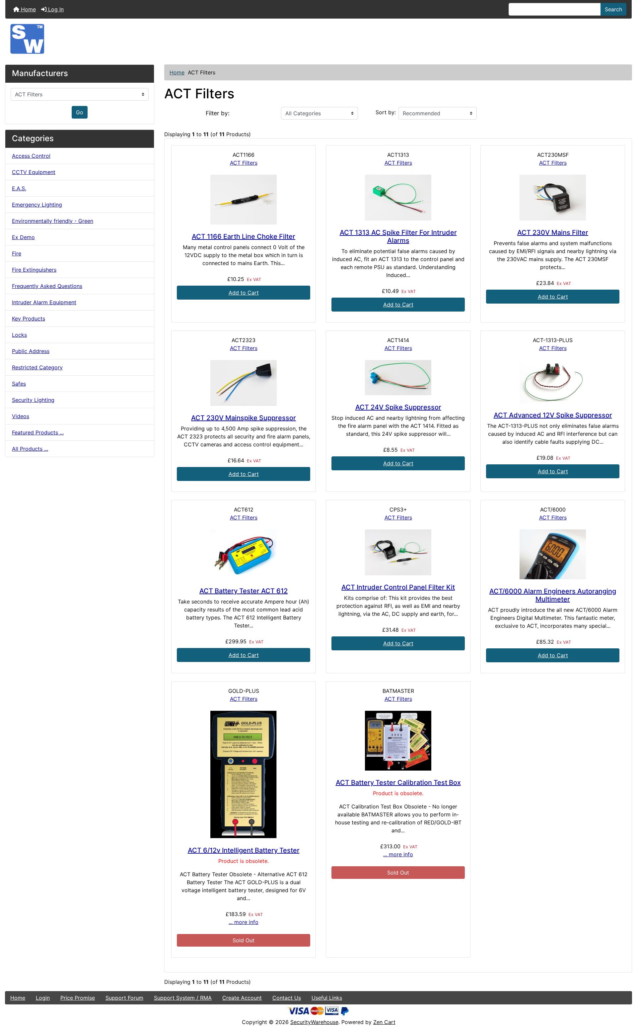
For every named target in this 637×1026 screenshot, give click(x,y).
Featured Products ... (38, 432)
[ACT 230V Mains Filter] (552, 198)
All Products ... (30, 448)
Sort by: (386, 112)
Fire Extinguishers (34, 269)
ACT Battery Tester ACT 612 (243, 591)
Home (27, 9)
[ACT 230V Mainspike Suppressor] (243, 383)
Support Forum (124, 997)
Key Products (28, 318)
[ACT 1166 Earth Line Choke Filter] (243, 200)
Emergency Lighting (37, 204)
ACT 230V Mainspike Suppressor (243, 418)
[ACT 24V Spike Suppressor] (398, 377)
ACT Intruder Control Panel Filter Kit (398, 587)
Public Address (30, 351)
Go (79, 112)
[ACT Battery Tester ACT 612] (243, 554)
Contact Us (286, 997)
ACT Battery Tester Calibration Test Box (398, 783)
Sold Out (243, 940)
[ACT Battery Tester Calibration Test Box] (398, 741)
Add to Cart (244, 292)
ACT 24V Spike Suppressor (398, 407)
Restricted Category (37, 367)
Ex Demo (23, 237)
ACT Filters (243, 162)
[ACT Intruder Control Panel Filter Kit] (398, 552)
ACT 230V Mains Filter (552, 232)
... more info (243, 922)
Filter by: (218, 113)
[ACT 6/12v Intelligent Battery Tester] (243, 774)
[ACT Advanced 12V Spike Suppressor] (552, 381)
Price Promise (77, 997)
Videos (20, 416)
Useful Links (327, 997)
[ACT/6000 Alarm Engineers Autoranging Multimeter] (552, 554)
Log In (55, 9)
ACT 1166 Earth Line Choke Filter (243, 236)
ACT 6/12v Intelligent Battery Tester (244, 850)
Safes (19, 383)
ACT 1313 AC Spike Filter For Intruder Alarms (398, 236)
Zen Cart (384, 1022)
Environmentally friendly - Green (52, 221)
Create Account (242, 997)
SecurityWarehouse (314, 1022)
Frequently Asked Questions (47, 286)
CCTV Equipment (33, 172)
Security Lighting (33, 400)
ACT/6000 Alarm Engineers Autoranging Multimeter (552, 595)
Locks (19, 334)
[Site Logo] (318, 39)
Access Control (31, 155)
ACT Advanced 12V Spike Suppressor (553, 415)
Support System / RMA (183, 997)
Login (43, 997)
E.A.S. (19, 188)
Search (613, 9)
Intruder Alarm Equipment (44, 302)
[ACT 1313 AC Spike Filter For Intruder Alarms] (398, 198)
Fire (16, 253)
